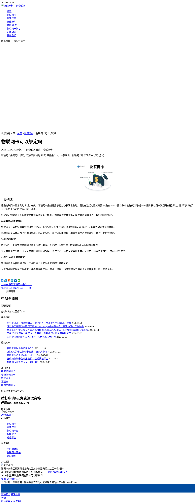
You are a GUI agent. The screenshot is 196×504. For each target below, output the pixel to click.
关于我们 (11, 35)
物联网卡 (11, 15)
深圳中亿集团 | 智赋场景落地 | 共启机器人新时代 (31, 337)
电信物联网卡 (8, 371)
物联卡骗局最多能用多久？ (20, 348)
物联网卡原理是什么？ (16, 288)
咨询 (3, 498)
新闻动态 (11, 32)
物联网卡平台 (14, 25)
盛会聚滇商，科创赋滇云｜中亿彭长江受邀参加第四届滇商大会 (39, 323)
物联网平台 (12, 430)
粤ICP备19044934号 (58, 472)
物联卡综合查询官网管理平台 (22, 355)
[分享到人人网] (15, 280)
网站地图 (11, 456)
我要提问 (6, 306)
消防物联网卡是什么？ (16, 284)
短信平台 (11, 437)
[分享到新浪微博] (9, 280)
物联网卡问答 (14, 28)
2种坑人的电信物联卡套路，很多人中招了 (28, 352)
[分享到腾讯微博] (12, 280)
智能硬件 (11, 22)
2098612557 (7, 415)
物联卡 (4, 381)
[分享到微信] (19, 280)
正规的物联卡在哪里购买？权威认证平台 (27, 358)
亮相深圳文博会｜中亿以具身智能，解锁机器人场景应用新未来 (39, 333)
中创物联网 (12, 449)
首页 (9, 11)
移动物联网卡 (8, 374)
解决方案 (11, 18)
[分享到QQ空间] (5, 280)
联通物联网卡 (8, 385)
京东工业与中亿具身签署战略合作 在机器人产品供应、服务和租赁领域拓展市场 (47, 330)
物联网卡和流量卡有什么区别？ (23, 362)
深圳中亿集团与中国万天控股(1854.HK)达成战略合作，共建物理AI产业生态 (45, 326)
